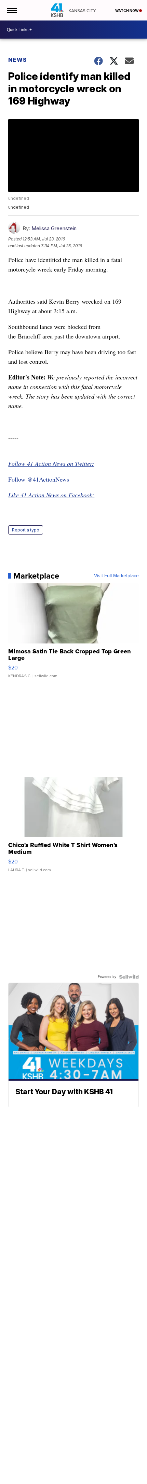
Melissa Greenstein (54, 228)
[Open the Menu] (11, 10)
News (17, 59)
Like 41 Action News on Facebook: (51, 495)
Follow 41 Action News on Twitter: (51, 463)
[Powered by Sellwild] (129, 976)
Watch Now (127, 11)
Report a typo (25, 529)
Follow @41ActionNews (38, 479)
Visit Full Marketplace (116, 575)
